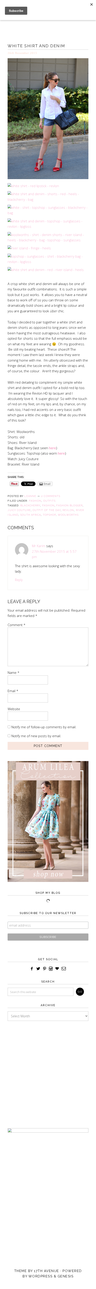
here (52, 448)
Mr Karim (38, 546)
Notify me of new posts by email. (36, 736)
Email (13, 691)
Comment (16, 625)
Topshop (49, 514)
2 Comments (50, 496)
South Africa (30, 514)
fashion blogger (69, 505)
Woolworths (68, 514)
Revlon (68, 510)
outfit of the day (47, 510)
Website (14, 709)
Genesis (66, 1276)
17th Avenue (46, 1271)
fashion (48, 505)
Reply (19, 580)
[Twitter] (38, 969)
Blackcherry (30, 505)
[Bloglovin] (57, 969)
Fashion (35, 500)
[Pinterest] (44, 969)
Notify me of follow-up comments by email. (43, 727)
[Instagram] (51, 969)
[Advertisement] (48, 1070)
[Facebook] (32, 969)
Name (13, 672)
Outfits (49, 500)
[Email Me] (64, 969)
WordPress (40, 1276)
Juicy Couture (19, 510)
